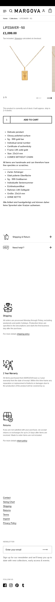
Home (5, 18)
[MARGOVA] (27, 11)
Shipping (18, 38)
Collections (13, 18)
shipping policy (23, 334)
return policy (22, 441)
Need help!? (18, 247)
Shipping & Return (21, 237)
